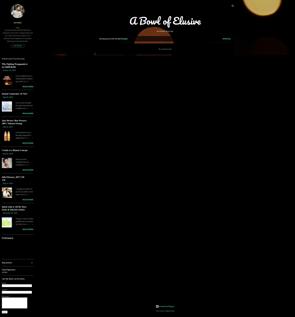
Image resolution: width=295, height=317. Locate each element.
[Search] (232, 6)
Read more (28, 87)
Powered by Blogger (166, 306)
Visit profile (17, 46)
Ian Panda (18, 23)
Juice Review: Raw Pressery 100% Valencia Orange (14, 122)
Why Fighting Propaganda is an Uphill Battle (14, 65)
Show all (227, 39)
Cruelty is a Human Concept (14, 150)
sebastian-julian (170, 311)
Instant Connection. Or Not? (14, 93)
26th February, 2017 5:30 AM (13, 178)
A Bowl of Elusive (165, 21)
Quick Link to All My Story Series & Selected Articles (14, 208)
